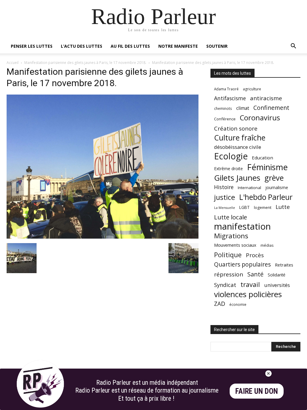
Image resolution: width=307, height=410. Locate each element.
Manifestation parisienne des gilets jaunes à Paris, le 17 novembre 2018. (85, 62)
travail (250, 284)
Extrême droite (228, 168)
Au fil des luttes (130, 46)
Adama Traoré (226, 88)
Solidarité (276, 275)
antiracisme (266, 98)
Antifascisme (230, 98)
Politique (228, 255)
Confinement (271, 107)
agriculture (252, 89)
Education (262, 158)
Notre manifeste (178, 46)
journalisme (276, 187)
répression (228, 274)
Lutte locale (230, 217)
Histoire (224, 187)
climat (242, 108)
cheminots (223, 108)
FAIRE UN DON (256, 391)
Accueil (13, 62)
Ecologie (231, 156)
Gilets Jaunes (237, 178)
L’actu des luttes (81, 46)
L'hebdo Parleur (266, 197)
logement (262, 207)
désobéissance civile (237, 147)
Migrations (231, 236)
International (249, 187)
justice (224, 197)
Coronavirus (260, 118)
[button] (293, 47)
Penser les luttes (31, 46)
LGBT (244, 207)
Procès (255, 255)
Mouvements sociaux (235, 245)
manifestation (242, 226)
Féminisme (267, 167)
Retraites (284, 265)
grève (274, 178)
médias (267, 245)
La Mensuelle (224, 208)
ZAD (219, 303)
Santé (255, 274)
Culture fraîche (239, 137)
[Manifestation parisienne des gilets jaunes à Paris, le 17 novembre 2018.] (102, 237)
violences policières (248, 294)
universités (277, 285)
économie (237, 304)
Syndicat (225, 285)
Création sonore (236, 128)
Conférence (225, 119)
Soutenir (217, 46)
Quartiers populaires (242, 264)
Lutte (283, 206)
